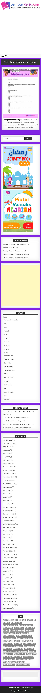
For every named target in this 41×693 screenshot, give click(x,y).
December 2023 (8, 474)
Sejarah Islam (8, 392)
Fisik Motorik (8, 377)
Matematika (23, 74)
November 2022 (8, 517)
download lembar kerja (10, 625)
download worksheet (25, 625)
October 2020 (8, 601)
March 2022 (7, 544)
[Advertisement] (20, 31)
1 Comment (30, 70)
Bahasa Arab (8, 366)
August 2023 (7, 487)
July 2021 (6, 571)
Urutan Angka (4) (19, 421)
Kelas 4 (16, 74)
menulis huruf (7, 651)
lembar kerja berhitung (24, 636)
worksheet (6, 657)
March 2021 (7, 584)
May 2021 (6, 578)
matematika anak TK (29, 644)
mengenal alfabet (29, 646)
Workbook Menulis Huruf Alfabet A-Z (16, 244)
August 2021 (7, 568)
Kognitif (7, 381)
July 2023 (6, 490)
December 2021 (8, 554)
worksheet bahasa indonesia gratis (14, 662)
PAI (5, 388)
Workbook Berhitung (10, 247)
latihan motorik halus (17, 630)
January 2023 (8, 510)
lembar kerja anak (8, 633)
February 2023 (8, 507)
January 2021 (7, 591)
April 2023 (6, 500)
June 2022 (6, 534)
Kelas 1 (6, 331)
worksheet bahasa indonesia (25, 659)
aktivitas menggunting (10, 620)
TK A (5, 323)
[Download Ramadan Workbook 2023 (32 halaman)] (18, 188)
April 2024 (6, 460)
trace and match (31, 654)
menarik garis (18, 646)
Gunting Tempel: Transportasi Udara (16, 254)
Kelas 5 (6, 345)
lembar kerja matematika (24, 638)
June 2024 (6, 453)
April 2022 (6, 541)
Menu (6, 56)
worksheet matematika (23, 665)
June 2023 (6, 494)
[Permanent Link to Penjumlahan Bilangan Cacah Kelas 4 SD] (20, 93)
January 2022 (8, 551)
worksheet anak (17, 657)
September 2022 (9, 524)
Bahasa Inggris (9, 370)
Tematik (7, 399)
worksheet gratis (8, 665)
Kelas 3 (6, 338)
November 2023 (8, 477)
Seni (5, 396)
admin (10, 70)
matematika (18, 644)
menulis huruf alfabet (20, 651)
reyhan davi (7, 427)
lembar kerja (29, 630)
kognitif (5, 630)
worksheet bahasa (9, 659)
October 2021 (7, 561)
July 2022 (6, 531)
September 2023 (9, 484)
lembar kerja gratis (9, 638)
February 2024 (8, 467)
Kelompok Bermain (11, 320)
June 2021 (6, 574)
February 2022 (8, 547)
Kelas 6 (6, 349)
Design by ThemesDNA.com (20, 691)
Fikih (5, 374)
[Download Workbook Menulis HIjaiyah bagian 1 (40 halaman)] (18, 232)
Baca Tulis (7, 363)
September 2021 (9, 564)
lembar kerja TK (8, 644)
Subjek (5, 352)
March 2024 (7, 463)
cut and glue (31, 620)
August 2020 (7, 608)
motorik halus (7, 654)
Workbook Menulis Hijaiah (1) (18, 417)
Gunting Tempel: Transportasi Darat (15, 258)
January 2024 (7, 470)
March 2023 (7, 504)
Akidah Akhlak (9, 355)
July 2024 (6, 450)
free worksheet (18, 628)
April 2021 (6, 581)
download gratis (16, 623)
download (6, 623)
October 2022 (8, 521)
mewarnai (32, 651)
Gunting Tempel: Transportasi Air (14, 251)
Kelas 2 (6, 334)
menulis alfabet (18, 649)
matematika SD (7, 646)
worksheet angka (29, 657)
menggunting (7, 649)
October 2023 (8, 480)
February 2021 (8, 588)
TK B (5, 327)
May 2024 (6, 457)
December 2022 (8, 514)
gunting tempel (30, 628)
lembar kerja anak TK (22, 633)
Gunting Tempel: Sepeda (22, 427)
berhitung (22, 620)
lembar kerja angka (9, 636)
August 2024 (7, 447)
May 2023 (6, 497)
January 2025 (8, 440)
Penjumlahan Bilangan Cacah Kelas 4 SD (20, 119)
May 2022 (6, 537)
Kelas (5, 317)
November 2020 (9, 598)
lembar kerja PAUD (26, 641)
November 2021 (8, 558)
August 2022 (7, 527)
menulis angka (29, 649)
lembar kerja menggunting (11, 641)
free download (7, 628)
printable (17, 654)
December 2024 (8, 443)
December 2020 (8, 594)
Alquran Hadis (9, 359)
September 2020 (9, 605)
